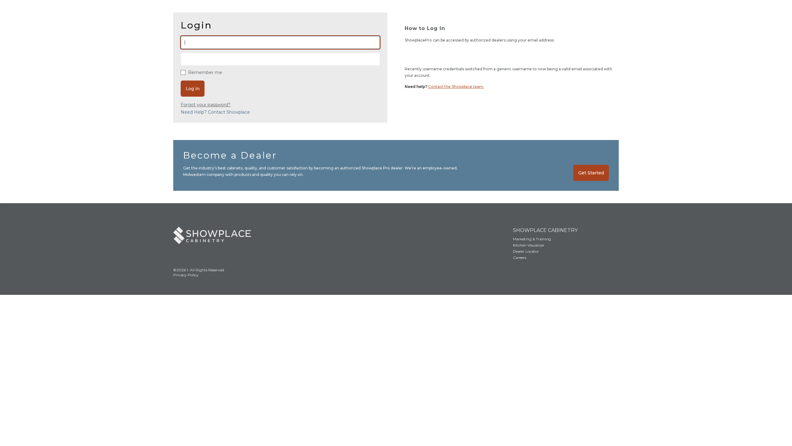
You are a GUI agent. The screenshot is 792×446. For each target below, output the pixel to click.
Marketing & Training (532, 239)
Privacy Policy (186, 275)
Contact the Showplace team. (456, 86)
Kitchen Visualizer (528, 245)
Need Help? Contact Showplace (215, 112)
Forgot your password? (205, 104)
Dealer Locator (526, 251)
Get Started (591, 173)
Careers (519, 257)
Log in (193, 88)
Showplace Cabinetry (545, 230)
